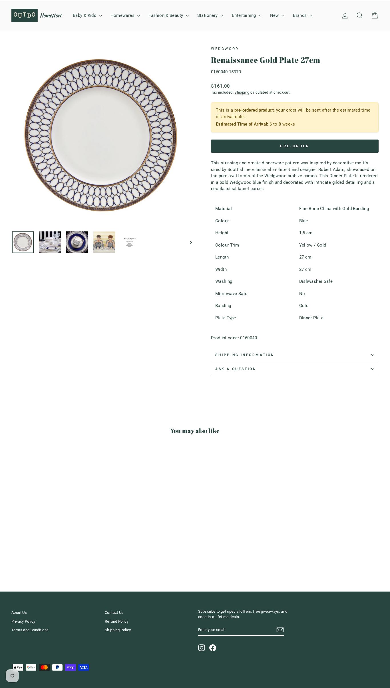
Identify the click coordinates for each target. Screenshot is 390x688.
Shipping (241, 92)
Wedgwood (225, 49)
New (275, 15)
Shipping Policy (118, 630)
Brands (300, 15)
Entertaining (244, 15)
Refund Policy (116, 621)
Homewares (123, 15)
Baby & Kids (85, 15)
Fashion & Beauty (166, 15)
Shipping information (244, 355)
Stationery (208, 15)
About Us (19, 612)
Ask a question (235, 369)
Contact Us (114, 612)
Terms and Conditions (30, 630)
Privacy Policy (23, 621)
